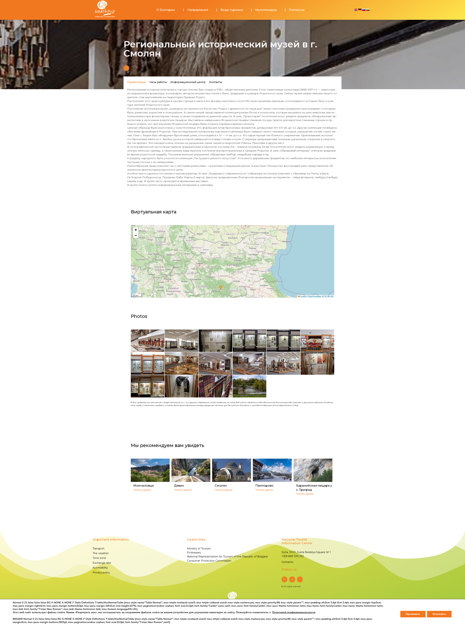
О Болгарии (166, 10)
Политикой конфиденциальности (293, 612)
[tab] (136, 82)
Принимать (413, 614)
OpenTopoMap (314, 296)
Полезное (296, 10)
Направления (197, 10)
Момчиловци (143, 485)
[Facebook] (284, 579)
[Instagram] (300, 579)
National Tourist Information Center (297, 541)
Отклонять (439, 614)
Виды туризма (232, 10)
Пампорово (264, 485)
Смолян (221, 485)
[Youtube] (292, 579)
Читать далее (142, 490)
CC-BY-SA (328, 296)
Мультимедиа (266, 10)
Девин (179, 485)
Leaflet (303, 296)
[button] (126, 68)
